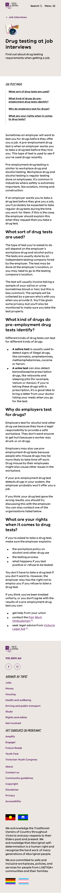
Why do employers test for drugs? (29, 109)
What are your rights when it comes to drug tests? (30, 117)
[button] (8, 667)
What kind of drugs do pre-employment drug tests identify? (28, 100)
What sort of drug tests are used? (29, 91)
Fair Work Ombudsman (27, 619)
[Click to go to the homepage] (11, 6)
